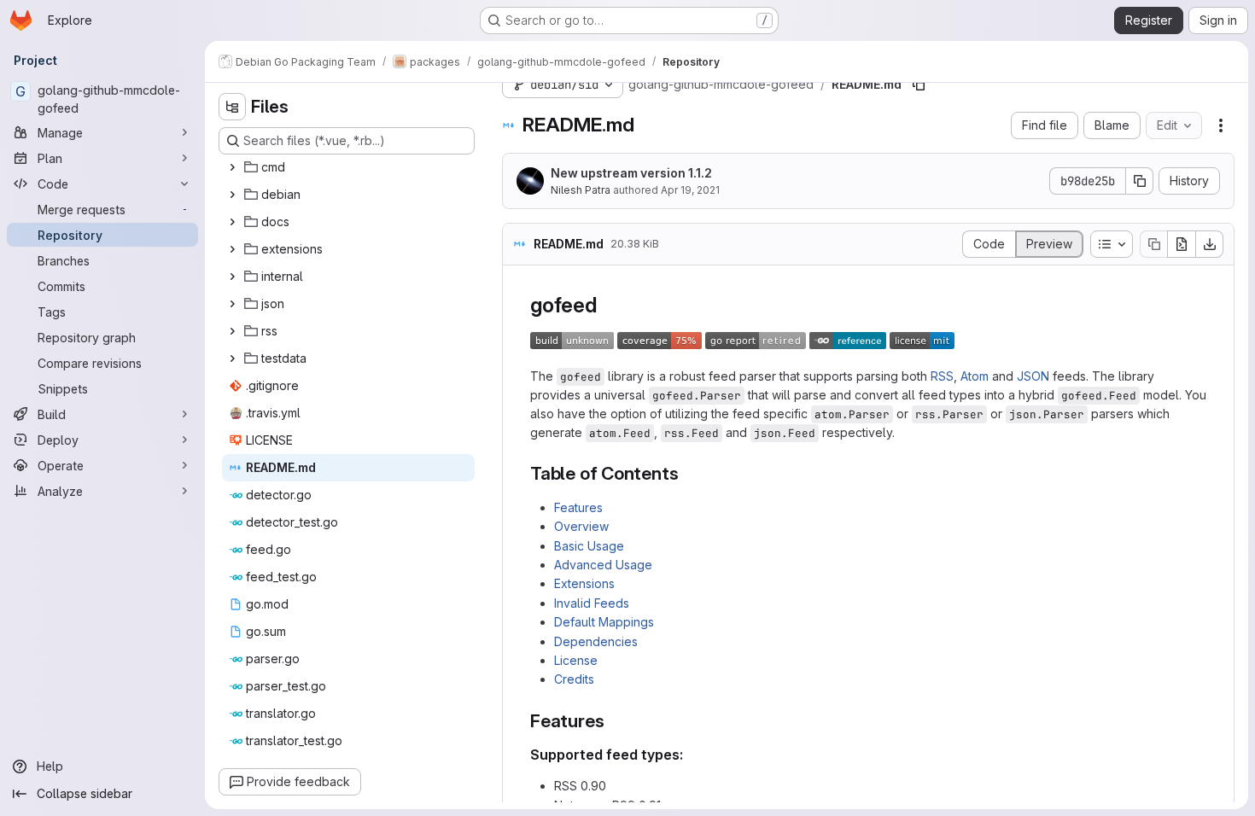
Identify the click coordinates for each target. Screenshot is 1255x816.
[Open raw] (1181, 244)
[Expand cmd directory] (232, 167)
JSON (1033, 376)
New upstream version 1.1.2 (631, 173)
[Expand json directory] (232, 304)
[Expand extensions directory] (232, 249)
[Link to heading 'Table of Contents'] (688, 473)
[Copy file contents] (1153, 244)
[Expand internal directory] (232, 276)
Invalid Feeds (591, 603)
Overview (581, 526)
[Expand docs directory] (232, 222)
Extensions (584, 583)
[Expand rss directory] (232, 331)
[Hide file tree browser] (232, 106)
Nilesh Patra (580, 190)
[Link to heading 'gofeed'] (608, 305)
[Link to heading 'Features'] (613, 720)
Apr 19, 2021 (690, 190)
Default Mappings (604, 622)
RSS (942, 376)
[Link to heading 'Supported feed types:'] (690, 754)
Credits (574, 679)
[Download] (1209, 244)
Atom (974, 376)
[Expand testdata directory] (232, 358)
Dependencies (596, 641)
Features (578, 507)
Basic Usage (589, 546)
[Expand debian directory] (232, 194)
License (576, 660)
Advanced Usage (603, 564)
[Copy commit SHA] (1139, 181)
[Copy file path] (918, 84)
